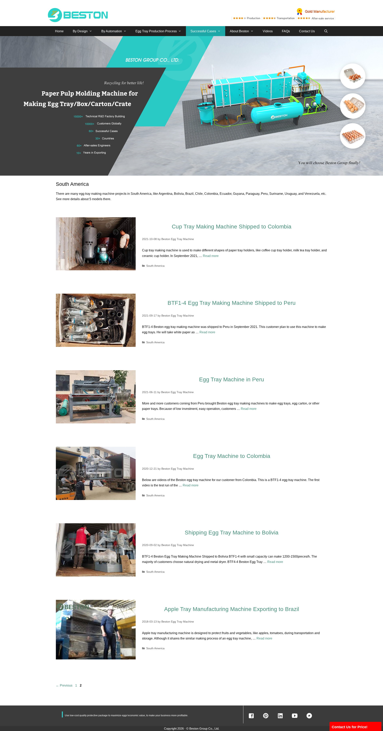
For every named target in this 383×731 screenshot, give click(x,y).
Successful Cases (203, 31)
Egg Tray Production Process (156, 31)
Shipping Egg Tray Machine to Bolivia (231, 532)
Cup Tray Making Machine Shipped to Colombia (231, 226)
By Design (80, 31)
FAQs (286, 31)
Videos (268, 31)
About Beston (239, 31)
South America (155, 265)
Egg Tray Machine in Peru (231, 379)
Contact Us (307, 31)
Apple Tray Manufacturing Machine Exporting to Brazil (231, 609)
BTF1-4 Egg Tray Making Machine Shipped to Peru (232, 303)
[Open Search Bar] (326, 31)
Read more (211, 256)
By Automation (111, 31)
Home (59, 31)
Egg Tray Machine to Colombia (231, 456)
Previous (64, 685)
